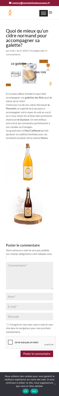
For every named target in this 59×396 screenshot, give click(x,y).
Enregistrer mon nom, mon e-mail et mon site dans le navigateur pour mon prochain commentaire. (29, 328)
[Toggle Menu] (43, 13)
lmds (12, 50)
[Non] (55, 384)
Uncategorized (37, 50)
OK (25, 391)
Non (34, 391)
